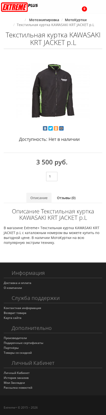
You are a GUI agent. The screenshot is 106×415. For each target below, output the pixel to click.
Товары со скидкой (18, 353)
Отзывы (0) (66, 197)
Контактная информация (22, 308)
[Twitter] (50, 128)
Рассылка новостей (18, 387)
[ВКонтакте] (45, 128)
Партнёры (11, 348)
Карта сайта (12, 318)
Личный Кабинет (17, 373)
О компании (13, 288)
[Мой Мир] (61, 128)
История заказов (16, 378)
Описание (39, 197)
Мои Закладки (14, 383)
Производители (15, 338)
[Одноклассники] (56, 128)
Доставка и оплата (17, 283)
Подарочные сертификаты (23, 343)
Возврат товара (15, 313)
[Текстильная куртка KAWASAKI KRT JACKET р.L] (53, 91)
